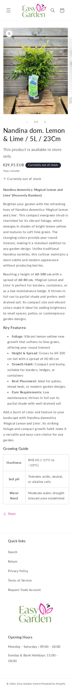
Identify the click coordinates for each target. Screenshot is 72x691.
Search (12, 552)
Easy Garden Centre (29, 683)
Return (12, 561)
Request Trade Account (24, 590)
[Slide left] (27, 122)
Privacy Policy (18, 571)
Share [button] (12, 513)
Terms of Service (20, 580)
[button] (8, 10)
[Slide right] (45, 122)
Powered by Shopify (53, 683)
